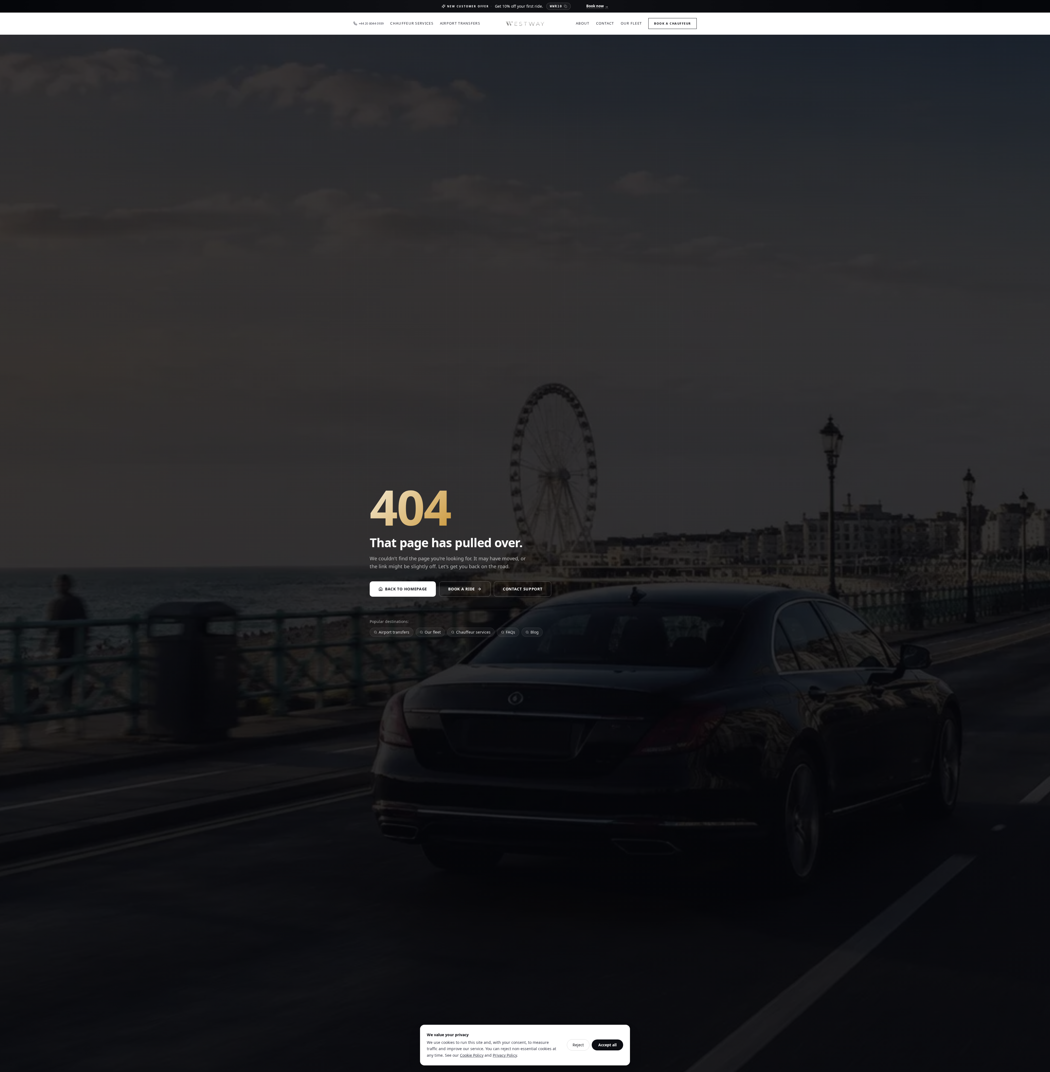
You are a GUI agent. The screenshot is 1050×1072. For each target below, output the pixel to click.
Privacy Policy (505, 1055)
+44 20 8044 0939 (371, 23)
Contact (605, 23)
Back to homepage (406, 588)
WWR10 (556, 6)
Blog (534, 632)
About (583, 23)
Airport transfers (394, 632)
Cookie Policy (471, 1055)
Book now (597, 6)
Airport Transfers (460, 23)
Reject (578, 1044)
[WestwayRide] (525, 23)
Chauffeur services (473, 632)
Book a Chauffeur (672, 23)
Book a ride (461, 588)
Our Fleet (631, 23)
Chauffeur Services (411, 23)
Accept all (607, 1044)
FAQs (510, 632)
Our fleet (433, 632)
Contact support (522, 588)
